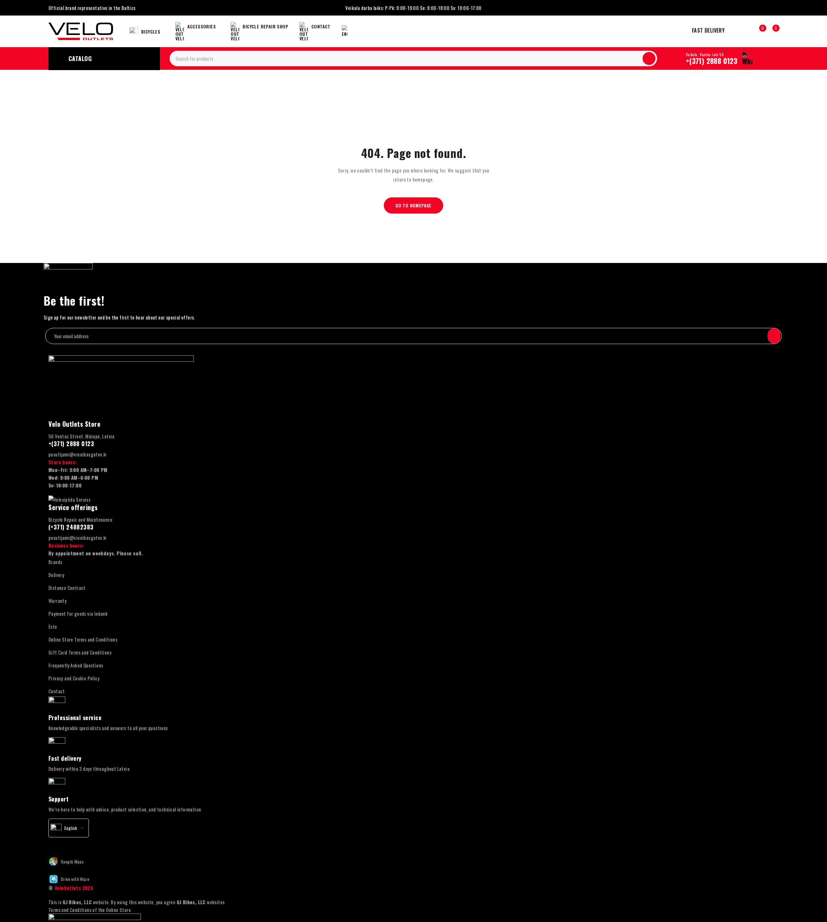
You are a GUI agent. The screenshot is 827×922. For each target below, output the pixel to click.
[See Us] (79, 843)
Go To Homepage (413, 205)
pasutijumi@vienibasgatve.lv (77, 454)
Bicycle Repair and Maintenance (80, 519)
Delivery (56, 574)
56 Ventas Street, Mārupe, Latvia (81, 436)
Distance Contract (67, 587)
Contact (56, 691)
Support (58, 799)
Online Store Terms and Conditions (82, 639)
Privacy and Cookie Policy (73, 678)
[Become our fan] (50, 843)
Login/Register (745, 31)
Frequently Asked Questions (75, 665)
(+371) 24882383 (71, 527)
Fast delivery (65, 758)
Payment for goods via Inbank (78, 613)
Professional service (74, 717)
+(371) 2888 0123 (711, 61)
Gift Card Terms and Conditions (79, 652)
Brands (55, 561)
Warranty (57, 600)
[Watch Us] (64, 843)
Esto (52, 626)
